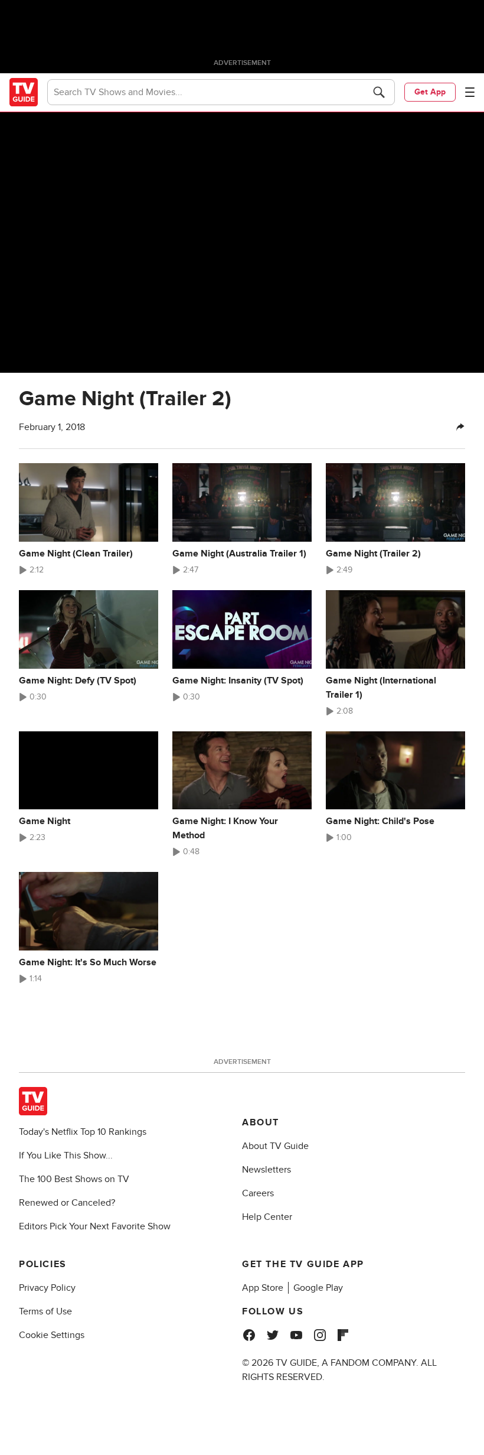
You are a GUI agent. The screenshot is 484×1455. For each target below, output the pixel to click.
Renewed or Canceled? (67, 1203)
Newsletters (266, 1170)
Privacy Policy (47, 1288)
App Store (262, 1288)
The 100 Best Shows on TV (74, 1179)
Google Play (318, 1288)
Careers (258, 1193)
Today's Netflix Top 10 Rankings (82, 1132)
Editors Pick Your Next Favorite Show (95, 1226)
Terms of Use (45, 1311)
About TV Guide (275, 1146)
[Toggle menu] (470, 92)
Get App (430, 92)
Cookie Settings (51, 1335)
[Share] (460, 427)
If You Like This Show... (66, 1155)
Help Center (267, 1217)
